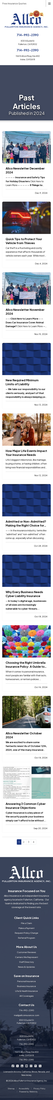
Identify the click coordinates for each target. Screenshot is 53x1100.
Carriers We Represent (26, 957)
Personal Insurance (26, 981)
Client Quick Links (26, 918)
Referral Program (26, 937)
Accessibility (24, 1088)
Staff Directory (26, 962)
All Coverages (27, 996)
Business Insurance (26, 986)
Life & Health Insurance (26, 991)
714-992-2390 (28, 35)
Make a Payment (26, 928)
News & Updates (26, 966)
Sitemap (11, 1088)
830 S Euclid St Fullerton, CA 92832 (26, 1021)
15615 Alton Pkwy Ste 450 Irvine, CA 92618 (27, 1054)
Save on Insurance (26, 976)
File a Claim (26, 923)
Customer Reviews (26, 952)
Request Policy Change (26, 932)
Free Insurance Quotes (14, 3)
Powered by (28, 1091)
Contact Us (26, 1005)
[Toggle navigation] (49, 3)
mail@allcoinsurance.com (26, 1015)
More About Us (26, 947)
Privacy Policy (39, 1088)
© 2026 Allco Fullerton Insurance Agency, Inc (26, 1080)
